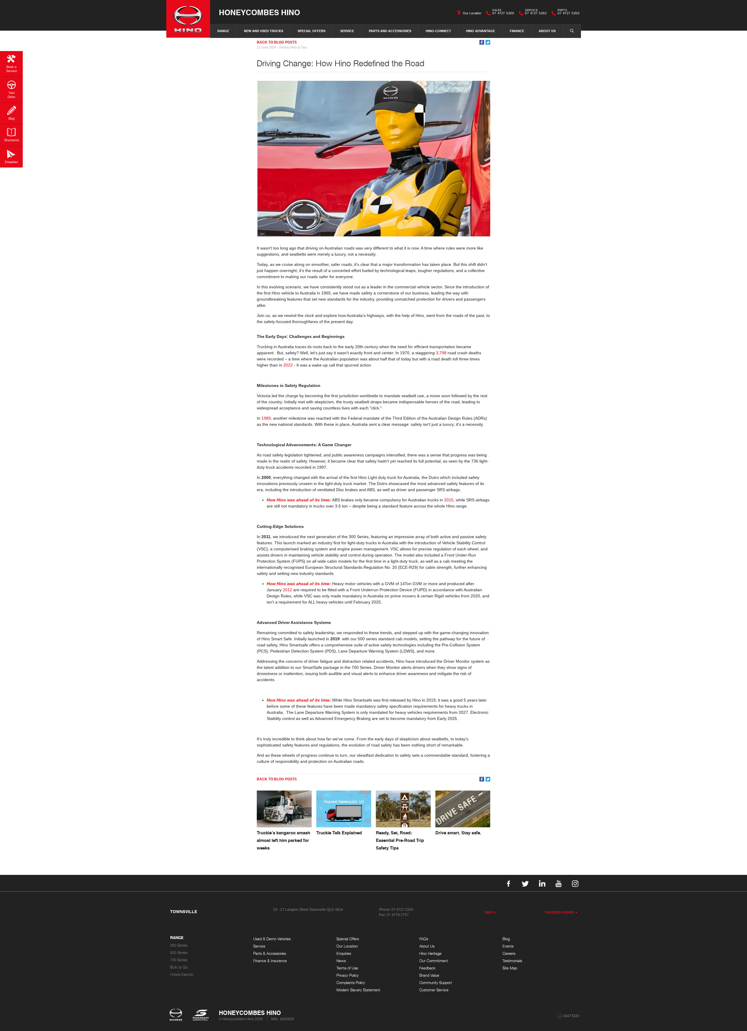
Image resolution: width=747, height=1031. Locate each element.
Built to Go (179, 967)
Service (347, 31)
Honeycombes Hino (259, 12)
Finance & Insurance (270, 961)
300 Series (178, 945)
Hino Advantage (480, 31)
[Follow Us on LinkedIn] (542, 883)
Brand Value (429, 975)
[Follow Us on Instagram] (575, 883)
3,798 (441, 352)
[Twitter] (488, 42)
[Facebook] (481, 42)
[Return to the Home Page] (177, 1016)
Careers (508, 953)
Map (489, 912)
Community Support (435, 983)
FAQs (423, 939)
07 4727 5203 (568, 12)
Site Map (509, 968)
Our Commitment (433, 961)
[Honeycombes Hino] (188, 19)
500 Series (178, 952)
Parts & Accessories (269, 953)
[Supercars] (200, 1016)
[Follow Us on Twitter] (525, 883)
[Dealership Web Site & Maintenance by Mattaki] (568, 1016)
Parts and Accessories (390, 31)
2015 (448, 500)
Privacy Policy (347, 975)
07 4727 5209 (503, 12)
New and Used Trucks (263, 31)
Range (223, 31)
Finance (517, 31)
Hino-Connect (438, 31)
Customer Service (433, 990)
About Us (547, 31)
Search (572, 31)
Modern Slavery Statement (358, 990)
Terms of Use (347, 968)
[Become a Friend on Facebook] (508, 883)
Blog (506, 939)
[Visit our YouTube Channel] (558, 883)
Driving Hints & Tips (293, 47)
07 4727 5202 (536, 12)
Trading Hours (559, 912)
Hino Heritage (430, 953)
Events (508, 946)
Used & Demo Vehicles (272, 939)
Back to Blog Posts (277, 42)
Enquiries (343, 953)
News (341, 961)
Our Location (472, 13)
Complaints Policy (350, 983)
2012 (287, 589)
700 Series (178, 960)
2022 (288, 365)
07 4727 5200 (402, 910)
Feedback (427, 968)
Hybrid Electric (181, 974)
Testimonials (512, 961)
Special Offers (311, 31)
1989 (266, 418)
